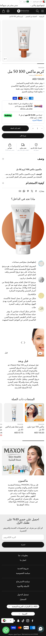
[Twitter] (32, 191)
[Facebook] (36, 191)
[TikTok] (23, 620)
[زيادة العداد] (33, 128)
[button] (42, 11)
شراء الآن (23, 136)
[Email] (20, 191)
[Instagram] (27, 620)
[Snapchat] (18, 620)
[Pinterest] (28, 191)
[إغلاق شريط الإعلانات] (2, 5)
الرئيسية (41, 16)
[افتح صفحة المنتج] (34, 412)
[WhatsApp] (24, 191)
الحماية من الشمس (31, 16)
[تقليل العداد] (42, 128)
